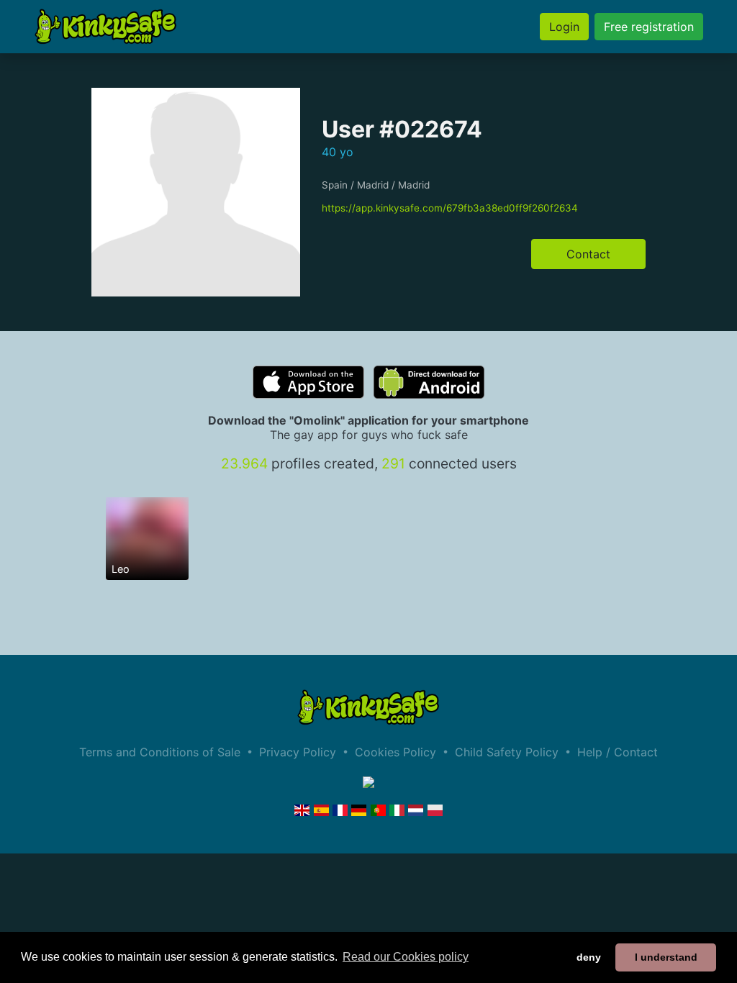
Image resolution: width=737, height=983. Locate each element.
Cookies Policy (395, 752)
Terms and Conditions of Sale (159, 752)
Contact (588, 254)
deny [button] (589, 957)
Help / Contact (617, 752)
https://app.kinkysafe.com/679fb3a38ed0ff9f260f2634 (450, 208)
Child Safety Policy (507, 752)
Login (564, 26)
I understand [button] (666, 957)
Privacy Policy (297, 752)
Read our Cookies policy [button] (406, 957)
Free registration (649, 26)
